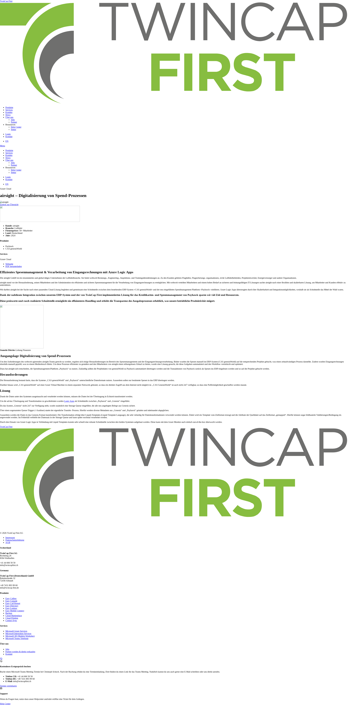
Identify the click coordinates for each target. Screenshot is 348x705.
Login (8, 134)
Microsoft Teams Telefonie (16, 638)
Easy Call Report (12, 603)
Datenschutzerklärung (14, 540)
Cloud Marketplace (13, 615)
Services (9, 110)
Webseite (9, 264)
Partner (14, 122)
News (7, 115)
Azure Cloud (5, 189)
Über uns (9, 117)
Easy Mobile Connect (14, 611)
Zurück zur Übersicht (9, 204)
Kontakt (8, 136)
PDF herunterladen (13, 266)
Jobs (13, 120)
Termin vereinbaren (8, 686)
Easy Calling (10, 598)
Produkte (9, 107)
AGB (7, 542)
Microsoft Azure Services (16, 631)
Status (13, 129)
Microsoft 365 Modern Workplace (20, 636)
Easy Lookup (11, 608)
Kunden (8, 112)
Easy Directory (11, 606)
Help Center (16, 127)
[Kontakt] (1, 659)
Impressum (10, 537)
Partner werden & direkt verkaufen (20, 651)
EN (6, 141)
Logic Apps (69, 401)
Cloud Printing (11, 618)
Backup (8, 613)
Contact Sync (11, 620)
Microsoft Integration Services (18, 633)
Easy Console (11, 601)
